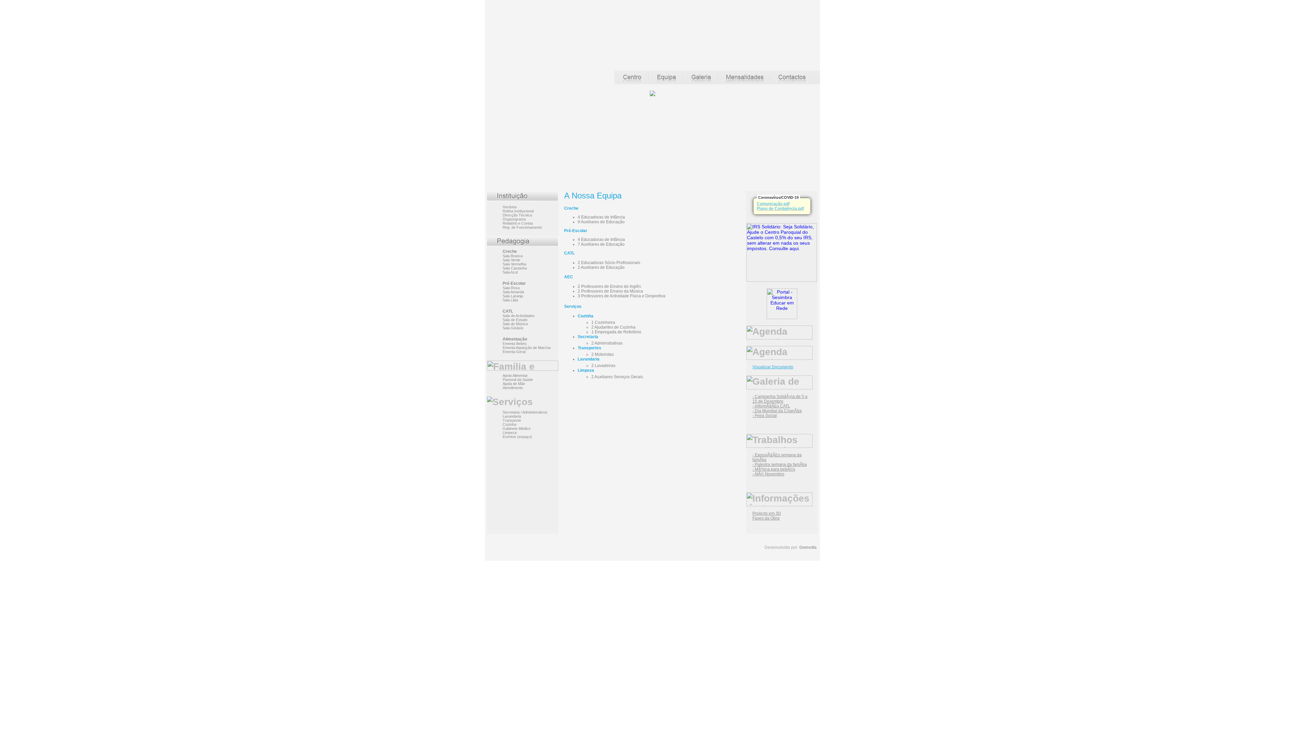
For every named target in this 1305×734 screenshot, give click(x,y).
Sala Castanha (515, 268)
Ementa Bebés (515, 344)
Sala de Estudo (515, 320)
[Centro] (631, 82)
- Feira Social (764, 415)
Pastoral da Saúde (518, 380)
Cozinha (509, 424)
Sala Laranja (513, 296)
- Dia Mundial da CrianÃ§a (777, 410)
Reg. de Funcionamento (522, 227)
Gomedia (808, 547)
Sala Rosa (511, 288)
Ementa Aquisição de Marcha (527, 348)
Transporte (512, 420)
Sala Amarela (513, 292)
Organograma (514, 219)
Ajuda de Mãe (514, 384)
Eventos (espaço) (517, 437)
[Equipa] (666, 82)
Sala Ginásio (513, 328)
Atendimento (513, 388)
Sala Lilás (510, 300)
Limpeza (510, 433)
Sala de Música (515, 324)
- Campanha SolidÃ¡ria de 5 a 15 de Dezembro (779, 399)
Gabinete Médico (516, 428)
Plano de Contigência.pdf (780, 208)
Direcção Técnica (517, 215)
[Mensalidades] (745, 82)
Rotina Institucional (518, 211)
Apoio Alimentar (515, 375)
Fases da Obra (766, 518)
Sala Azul (510, 272)
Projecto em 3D (766, 513)
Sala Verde (511, 260)
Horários (510, 207)
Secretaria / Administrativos (525, 412)
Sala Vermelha (514, 264)
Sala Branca (513, 256)
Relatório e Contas (518, 223)
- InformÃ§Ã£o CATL (771, 406)
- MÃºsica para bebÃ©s (773, 469)
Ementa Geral (514, 352)
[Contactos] (795, 82)
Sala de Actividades (519, 316)
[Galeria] (701, 82)
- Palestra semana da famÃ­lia (779, 464)
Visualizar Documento (772, 367)
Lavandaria (512, 416)
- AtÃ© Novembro (768, 474)
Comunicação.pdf (773, 204)
